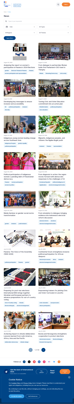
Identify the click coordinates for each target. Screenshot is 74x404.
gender (7, 70)
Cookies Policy (16, 383)
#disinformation (44, 107)
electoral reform (44, 220)
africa (54, 259)
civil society (63, 73)
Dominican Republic (45, 182)
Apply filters (9, 38)
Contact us (65, 371)
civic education (44, 109)
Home (5, 11)
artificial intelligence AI (59, 182)
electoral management (23, 305)
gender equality (22, 143)
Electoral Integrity (9, 305)
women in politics (9, 185)
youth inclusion (23, 223)
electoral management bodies (57, 185)
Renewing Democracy (51, 73)
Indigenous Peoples (10, 143)
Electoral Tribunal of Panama (19, 70)
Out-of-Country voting (11, 302)
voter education (44, 302)
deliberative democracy (11, 342)
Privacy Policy (28, 383)
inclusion (24, 107)
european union (55, 302)
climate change (24, 342)
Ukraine (21, 302)
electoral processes (45, 259)
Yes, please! (42, 371)
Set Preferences (32, 396)
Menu (66, 4)
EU (5, 107)
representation (58, 146)
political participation (14, 107)
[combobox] (39, 27)
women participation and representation (15, 73)
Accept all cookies (16, 396)
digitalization (43, 185)
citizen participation (45, 305)
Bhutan (41, 73)
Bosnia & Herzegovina (45, 342)
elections (53, 220)
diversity (7, 109)
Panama (31, 70)
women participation (17, 182)
